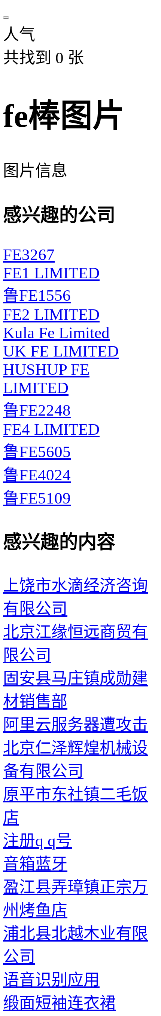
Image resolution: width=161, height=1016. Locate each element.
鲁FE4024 (37, 475)
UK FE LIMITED (61, 351)
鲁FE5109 (37, 498)
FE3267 (29, 254)
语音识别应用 (51, 980)
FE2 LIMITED (51, 314)
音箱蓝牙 (35, 864)
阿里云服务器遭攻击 (75, 725)
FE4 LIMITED (51, 429)
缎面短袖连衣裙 (59, 1003)
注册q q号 (37, 841)
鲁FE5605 (37, 451)
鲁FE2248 (37, 410)
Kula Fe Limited (56, 333)
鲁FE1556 (37, 295)
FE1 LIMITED (51, 273)
